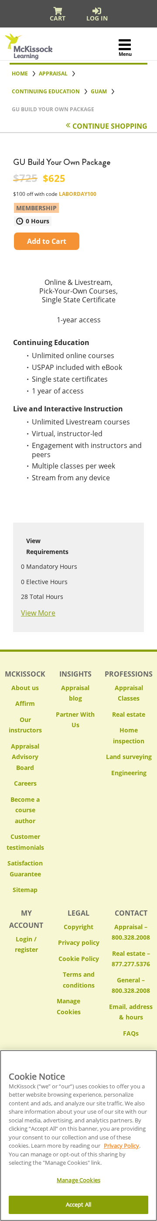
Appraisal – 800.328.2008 (131, 932)
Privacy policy (78, 942)
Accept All (78, 1204)
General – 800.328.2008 (131, 985)
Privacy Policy (121, 1145)
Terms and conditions (79, 979)
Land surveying (129, 756)
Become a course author (25, 810)
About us (25, 688)
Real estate (128, 714)
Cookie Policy (78, 958)
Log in (97, 18)
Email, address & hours (131, 1012)
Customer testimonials (25, 842)
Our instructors (25, 725)
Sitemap (25, 890)
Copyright (78, 927)
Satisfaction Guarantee (25, 868)
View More (38, 613)
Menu (125, 54)
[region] (78, 1135)
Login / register (26, 944)
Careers (25, 783)
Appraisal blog (75, 693)
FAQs (131, 1033)
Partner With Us (75, 719)
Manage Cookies (78, 1006)
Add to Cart (46, 241)
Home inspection (128, 735)
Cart (57, 18)
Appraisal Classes (129, 693)
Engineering (129, 773)
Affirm (25, 703)
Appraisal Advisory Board (25, 757)
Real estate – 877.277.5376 (131, 958)
